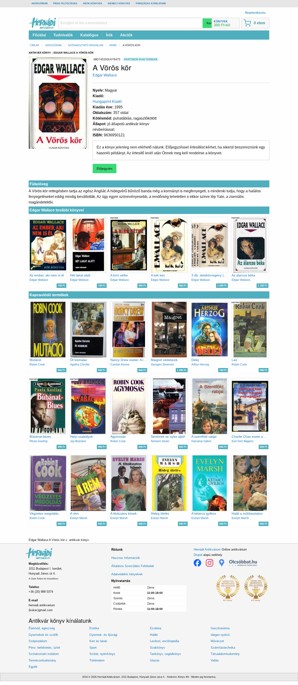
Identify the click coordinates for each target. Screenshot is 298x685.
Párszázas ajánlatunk (151, 3)
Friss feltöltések (65, 3)
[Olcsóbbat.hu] (243, 562)
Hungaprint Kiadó (107, 101)
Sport (93, 647)
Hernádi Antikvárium (207, 549)
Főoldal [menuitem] (39, 35)
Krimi (112, 45)
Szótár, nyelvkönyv (102, 654)
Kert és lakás (98, 641)
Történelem (97, 660)
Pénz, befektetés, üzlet (44, 647)
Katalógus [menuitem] (89, 35)
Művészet (217, 641)
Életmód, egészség (42, 628)
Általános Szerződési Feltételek (132, 566)
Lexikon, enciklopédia (164, 641)
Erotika (94, 628)
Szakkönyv (157, 647)
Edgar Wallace (105, 75)
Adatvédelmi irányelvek (127, 574)
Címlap (34, 45)
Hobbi (154, 635)
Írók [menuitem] (109, 35)
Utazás (154, 660)
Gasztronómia (220, 628)
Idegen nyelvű (220, 635)
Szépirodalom (38, 641)
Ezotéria (155, 628)
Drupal (198, 555)
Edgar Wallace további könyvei (57, 210)
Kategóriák (53, 45)
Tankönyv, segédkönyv (165, 654)
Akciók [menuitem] (126, 35)
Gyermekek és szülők (43, 635)
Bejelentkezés (255, 12)
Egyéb (33, 666)
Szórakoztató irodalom (85, 45)
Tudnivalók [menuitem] (63, 35)
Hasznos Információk (125, 558)
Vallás (215, 660)
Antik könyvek (92, 3)
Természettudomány (42, 660)
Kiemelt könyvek (119, 3)
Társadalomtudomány (225, 654)
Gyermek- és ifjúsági (103, 635)
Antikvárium (39, 3)
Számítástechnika (223, 647)
